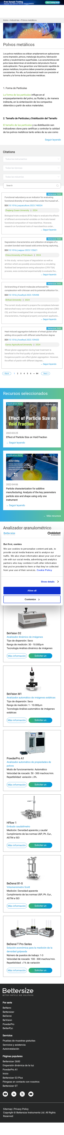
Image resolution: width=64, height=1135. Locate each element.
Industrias (14, 20)
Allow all (32, 590)
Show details (47, 581)
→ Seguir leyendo (48, 229)
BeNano (7, 1008)
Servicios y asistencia (14, 1045)
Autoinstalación (11, 1049)
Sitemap (7, 1109)
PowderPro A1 (10, 1069)
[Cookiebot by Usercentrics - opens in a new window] (48, 534)
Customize (30, 599)
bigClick (6, 400)
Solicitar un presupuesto (40, 656)
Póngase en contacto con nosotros (21, 1082)
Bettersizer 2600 (11, 1061)
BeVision (7, 1020)
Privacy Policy (21, 1109)
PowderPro (8, 1024)
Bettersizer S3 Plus (13, 1078)
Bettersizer (8, 1012)
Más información (17, 656)
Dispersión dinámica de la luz (18, 1065)
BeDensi (7, 1016)
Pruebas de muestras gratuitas (19, 1041)
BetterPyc (8, 1028)
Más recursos (54, 516)
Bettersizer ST (10, 1086)
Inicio (5, 20)
